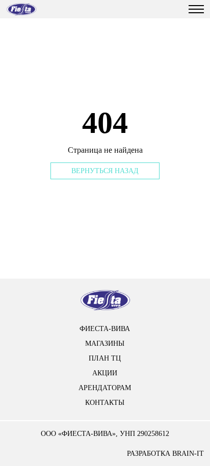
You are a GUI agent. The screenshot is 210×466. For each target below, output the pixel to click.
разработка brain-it (165, 453)
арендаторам (104, 388)
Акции (104, 373)
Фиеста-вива (105, 329)
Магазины (104, 343)
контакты (104, 402)
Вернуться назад (105, 171)
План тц (105, 358)
